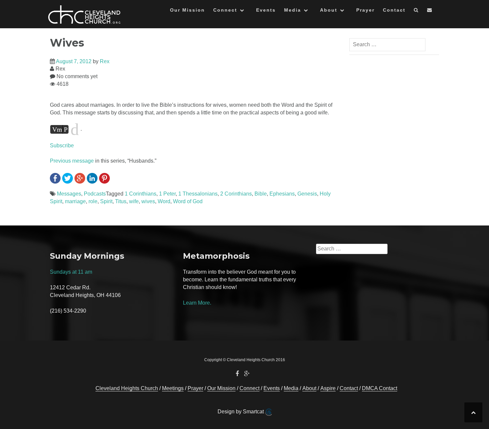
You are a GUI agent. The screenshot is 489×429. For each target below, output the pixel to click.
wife (134, 201)
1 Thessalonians (198, 194)
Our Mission (187, 10)
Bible (260, 194)
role (92, 201)
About (328, 10)
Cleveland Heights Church (126, 388)
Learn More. (197, 303)
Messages (69, 194)
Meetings (173, 388)
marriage (75, 201)
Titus (120, 201)
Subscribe (62, 145)
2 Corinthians (236, 194)
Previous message (72, 161)
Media (292, 10)
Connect (225, 10)
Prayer (365, 10)
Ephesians (282, 194)
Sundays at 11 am (71, 272)
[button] (416, 11)
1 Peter (167, 194)
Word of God (188, 201)
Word (164, 201)
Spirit (106, 201)
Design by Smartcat (241, 411)
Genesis (307, 194)
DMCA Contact (379, 388)
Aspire (328, 388)
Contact (394, 10)
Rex (104, 61)
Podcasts (95, 194)
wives (148, 201)
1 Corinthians (140, 194)
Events (266, 10)
